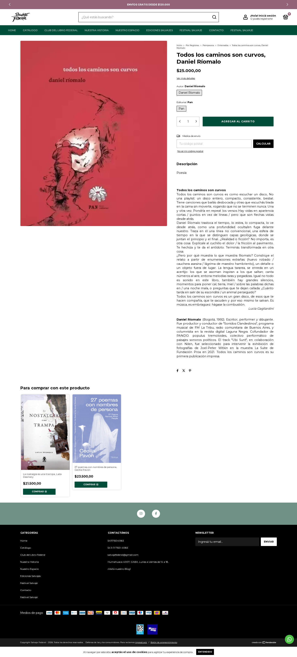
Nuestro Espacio (127, 30)
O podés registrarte (261, 18)
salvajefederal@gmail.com (123, 554)
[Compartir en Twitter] (183, 370)
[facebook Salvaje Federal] (156, 514)
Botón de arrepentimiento (164, 642)
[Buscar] (214, 17)
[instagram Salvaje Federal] (141, 514)
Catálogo (30, 30)
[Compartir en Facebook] (177, 370)
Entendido (205, 652)
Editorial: (185, 102)
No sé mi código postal (190, 151)
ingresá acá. (141, 642)
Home (12, 30)
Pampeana (208, 45)
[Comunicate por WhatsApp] (289, 639)
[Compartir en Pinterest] (190, 370)
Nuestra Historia (97, 30)
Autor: (191, 86)
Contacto (216, 30)
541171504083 (116, 540)
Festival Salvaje (191, 30)
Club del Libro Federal (61, 30)
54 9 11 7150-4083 (118, 547)
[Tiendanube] (264, 643)
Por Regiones (192, 45)
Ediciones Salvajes (159, 30)
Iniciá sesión (267, 15)
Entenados (223, 45)
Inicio (179, 45)
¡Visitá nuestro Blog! (119, 568)
